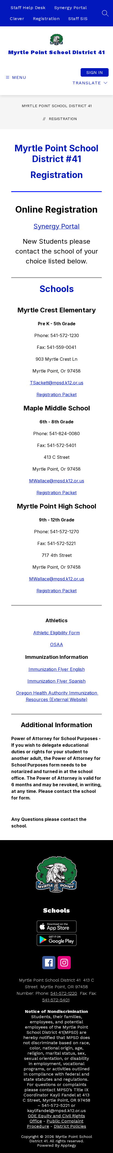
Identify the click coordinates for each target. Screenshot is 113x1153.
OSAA (56, 644)
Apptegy (68, 1145)
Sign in (94, 72)
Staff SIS (78, 18)
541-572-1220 (63, 993)
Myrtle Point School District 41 (57, 106)
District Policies (70, 1126)
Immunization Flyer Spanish (56, 681)
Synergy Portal (70, 7)
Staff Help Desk (28, 7)
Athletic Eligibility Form (56, 632)
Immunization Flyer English (57, 669)
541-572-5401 (55, 999)
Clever (17, 18)
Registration (46, 18)
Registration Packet (56, 394)
